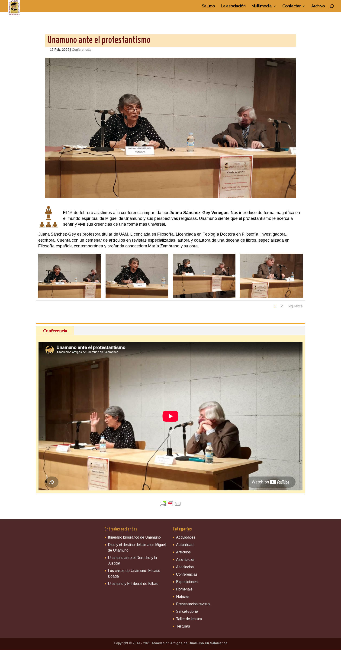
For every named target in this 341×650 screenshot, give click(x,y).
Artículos (183, 552)
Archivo (318, 6)
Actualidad (184, 545)
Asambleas (185, 560)
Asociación (185, 567)
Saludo (208, 6)
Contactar (291, 6)
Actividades (185, 537)
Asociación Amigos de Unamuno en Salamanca (189, 643)
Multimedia (261, 6)
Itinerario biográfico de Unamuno (134, 537)
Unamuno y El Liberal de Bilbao (133, 584)
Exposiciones (187, 582)
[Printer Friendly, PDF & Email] (170, 503)
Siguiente (295, 306)
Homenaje (184, 589)
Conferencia (55, 330)
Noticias (183, 597)
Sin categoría (187, 611)
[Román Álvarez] (271, 298)
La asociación (233, 6)
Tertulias (183, 626)
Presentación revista (193, 604)
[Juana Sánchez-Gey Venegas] (137, 298)
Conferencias (81, 49)
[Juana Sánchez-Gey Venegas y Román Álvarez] (69, 298)
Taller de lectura (189, 619)
